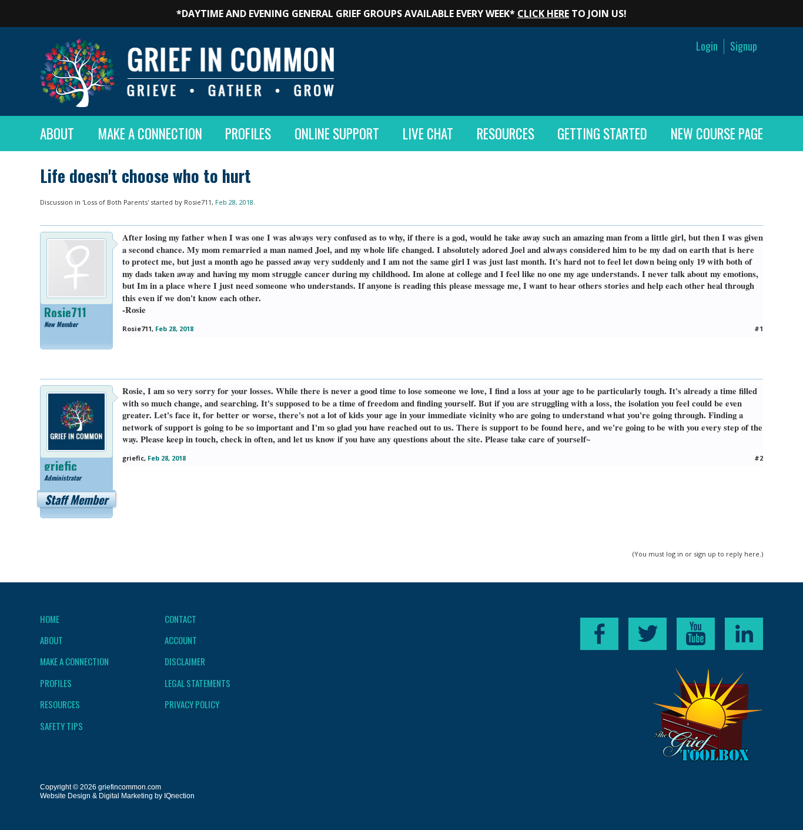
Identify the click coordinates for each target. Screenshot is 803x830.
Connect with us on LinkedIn (744, 634)
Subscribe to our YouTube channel (696, 634)
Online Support (337, 134)
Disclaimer (185, 661)
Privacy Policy (192, 704)
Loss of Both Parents (115, 202)
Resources (505, 134)
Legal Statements (197, 682)
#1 (758, 328)
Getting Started (602, 134)
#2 (758, 458)
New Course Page (717, 134)
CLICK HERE (543, 13)
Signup (743, 46)
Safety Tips (61, 725)
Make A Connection (150, 134)
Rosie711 (198, 202)
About (57, 134)
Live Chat (428, 134)
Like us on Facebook (599, 634)
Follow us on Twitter (647, 634)
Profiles (248, 134)
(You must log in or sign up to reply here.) (698, 553)
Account (181, 640)
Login (707, 46)
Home (49, 618)
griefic (60, 466)
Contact (180, 618)
